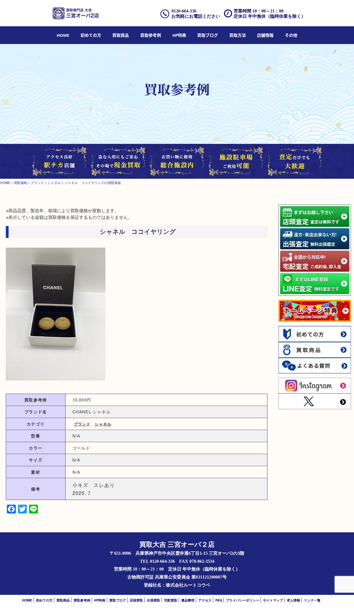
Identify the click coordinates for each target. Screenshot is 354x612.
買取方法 (237, 35)
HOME (63, 35)
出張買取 (153, 600)
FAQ (218, 600)
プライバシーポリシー (242, 600)
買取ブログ (207, 35)
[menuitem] (63, 35)
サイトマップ (273, 600)
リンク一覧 (312, 600)
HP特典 (179, 35)
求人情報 (293, 600)
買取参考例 (150, 35)
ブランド (82, 424)
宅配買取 (170, 600)
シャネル (103, 424)
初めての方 (90, 35)
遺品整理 (187, 600)
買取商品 (120, 35)
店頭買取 (136, 600)
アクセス (205, 600)
